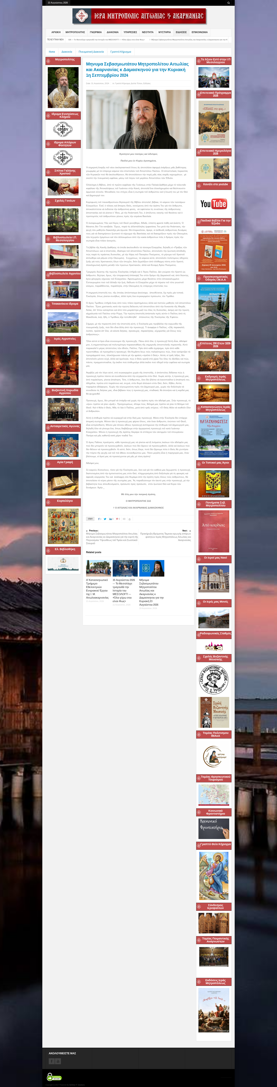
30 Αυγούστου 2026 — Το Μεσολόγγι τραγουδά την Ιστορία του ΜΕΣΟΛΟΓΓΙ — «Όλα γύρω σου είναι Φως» (124, 590)
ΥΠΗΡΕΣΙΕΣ (130, 32)
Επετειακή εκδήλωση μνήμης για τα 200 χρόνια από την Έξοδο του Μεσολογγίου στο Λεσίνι (213, 40)
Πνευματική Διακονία (91, 51)
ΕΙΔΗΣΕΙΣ (181, 32)
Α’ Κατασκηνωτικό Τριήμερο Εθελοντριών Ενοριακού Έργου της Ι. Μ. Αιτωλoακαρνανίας (97, 588)
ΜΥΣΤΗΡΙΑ (165, 32)
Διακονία (67, 51)
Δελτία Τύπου (136, 83)
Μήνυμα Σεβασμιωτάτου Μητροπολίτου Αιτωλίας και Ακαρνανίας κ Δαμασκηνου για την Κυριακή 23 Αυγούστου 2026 (118, 40)
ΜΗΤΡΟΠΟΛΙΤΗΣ (75, 32)
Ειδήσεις (147, 83)
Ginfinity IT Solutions (77, 1085)
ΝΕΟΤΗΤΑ (148, 32)
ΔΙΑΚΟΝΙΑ (113, 32)
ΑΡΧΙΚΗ (56, 32)
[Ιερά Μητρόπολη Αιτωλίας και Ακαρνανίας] (138, 16)
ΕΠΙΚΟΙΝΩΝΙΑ (200, 32)
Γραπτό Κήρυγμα (120, 51)
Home (52, 51)
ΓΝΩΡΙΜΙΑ (96, 32)
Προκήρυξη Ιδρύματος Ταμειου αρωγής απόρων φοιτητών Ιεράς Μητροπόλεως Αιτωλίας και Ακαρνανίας (165, 535)
